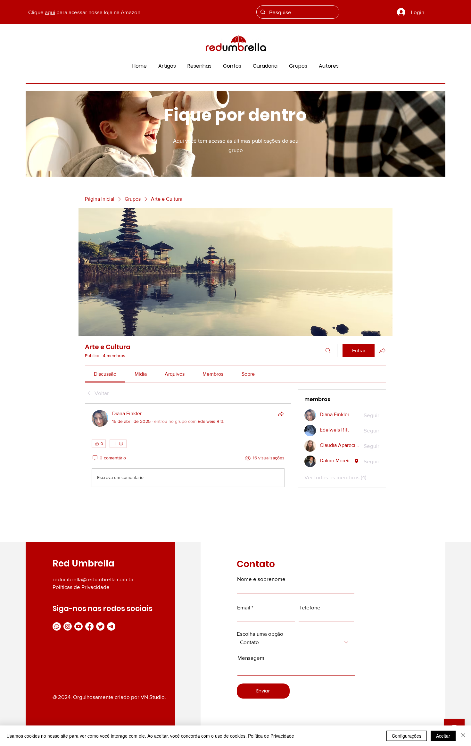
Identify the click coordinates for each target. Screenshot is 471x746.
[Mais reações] (118, 444)
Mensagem (250, 657)
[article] (188, 449)
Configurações (406, 736)
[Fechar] (463, 736)
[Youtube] (78, 626)
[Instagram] (67, 626)
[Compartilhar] (281, 414)
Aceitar (443, 736)
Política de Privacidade (271, 736)
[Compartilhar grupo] (382, 350)
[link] (105, 374)
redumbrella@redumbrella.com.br (93, 579)
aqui (50, 12)
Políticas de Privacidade (81, 587)
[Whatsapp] (57, 626)
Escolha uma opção (260, 633)
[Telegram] (111, 626)
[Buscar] (328, 350)
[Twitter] (100, 626)
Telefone (309, 607)
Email (243, 607)
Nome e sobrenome (261, 579)
